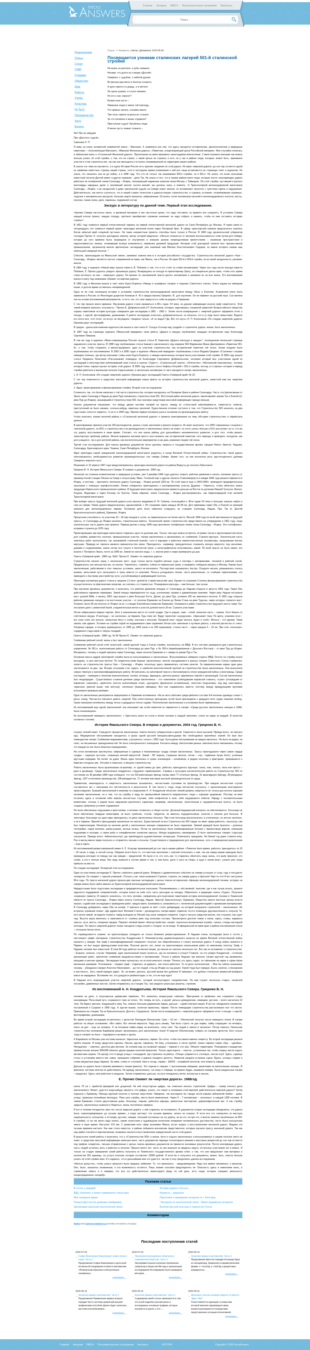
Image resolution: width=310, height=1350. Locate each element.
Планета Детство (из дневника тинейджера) (97, 1202)
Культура (80, 103)
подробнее (119, 1277)
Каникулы (124, 50)
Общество (81, 80)
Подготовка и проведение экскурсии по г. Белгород (187, 1197)
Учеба (79, 98)
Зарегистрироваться (96, 1223)
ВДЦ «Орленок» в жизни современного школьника (101, 1192)
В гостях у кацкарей (84, 1188)
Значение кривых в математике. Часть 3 (211, 1256)
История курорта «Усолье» (174, 1188)
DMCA (174, 5)
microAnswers (241, 1344)
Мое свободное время (86, 1197)
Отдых (79, 58)
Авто (78, 120)
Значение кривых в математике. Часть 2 (98, 1295)
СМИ (78, 69)
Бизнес (79, 126)
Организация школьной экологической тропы (98, 1206)
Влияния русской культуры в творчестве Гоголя (186, 1206)
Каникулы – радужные (172, 1192)
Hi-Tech (79, 109)
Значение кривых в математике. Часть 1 (155, 1295)
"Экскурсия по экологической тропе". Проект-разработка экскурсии (196, 1202)
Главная (147, 5)
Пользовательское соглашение (199, 5)
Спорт (79, 63)
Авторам (161, 5)
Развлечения (83, 52)
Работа (79, 92)
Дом (77, 86)
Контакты (226, 5)
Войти (77, 1223)
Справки (80, 75)
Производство (84, 115)
